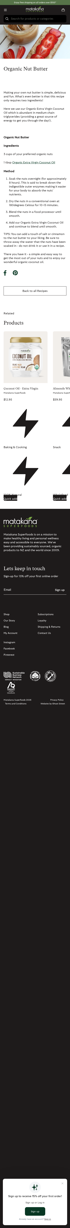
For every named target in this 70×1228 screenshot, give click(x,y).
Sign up (60, 590)
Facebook (9, 648)
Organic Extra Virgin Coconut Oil (33, 162)
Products (14, 323)
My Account (10, 633)
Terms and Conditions (15, 704)
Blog (6, 627)
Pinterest (9, 655)
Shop (7, 614)
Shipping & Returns (49, 627)
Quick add (10, 498)
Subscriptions (45, 614)
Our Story (9, 620)
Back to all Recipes (35, 291)
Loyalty (42, 620)
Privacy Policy (57, 700)
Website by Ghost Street (53, 704)
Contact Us (44, 633)
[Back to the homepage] (35, 10)
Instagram (9, 642)
